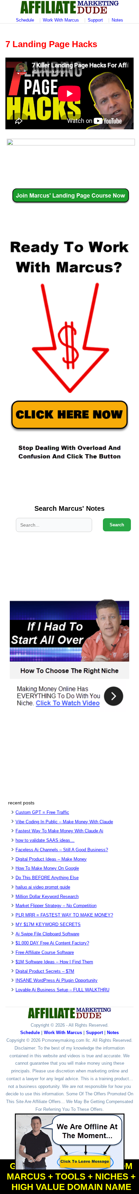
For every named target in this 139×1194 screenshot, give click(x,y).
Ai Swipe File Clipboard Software (47, 933)
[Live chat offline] (69, 1142)
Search (117, 524)
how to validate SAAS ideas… (45, 840)
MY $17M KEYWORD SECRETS (48, 924)
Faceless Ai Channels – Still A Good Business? (62, 849)
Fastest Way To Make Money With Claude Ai (59, 830)
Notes (117, 20)
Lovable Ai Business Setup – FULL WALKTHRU (62, 989)
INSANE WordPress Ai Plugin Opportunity (57, 980)
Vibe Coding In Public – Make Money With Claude (64, 821)
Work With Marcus (61, 20)
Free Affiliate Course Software (45, 952)
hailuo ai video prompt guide (43, 887)
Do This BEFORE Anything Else (47, 877)
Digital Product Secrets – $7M (45, 971)
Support (95, 20)
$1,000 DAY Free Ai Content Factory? (52, 943)
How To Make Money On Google (47, 868)
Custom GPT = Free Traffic (42, 812)
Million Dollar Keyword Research (47, 896)
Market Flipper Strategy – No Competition (56, 905)
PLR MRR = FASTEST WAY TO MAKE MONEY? (64, 915)
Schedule (25, 20)
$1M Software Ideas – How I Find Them (54, 961)
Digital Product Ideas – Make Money (51, 859)
